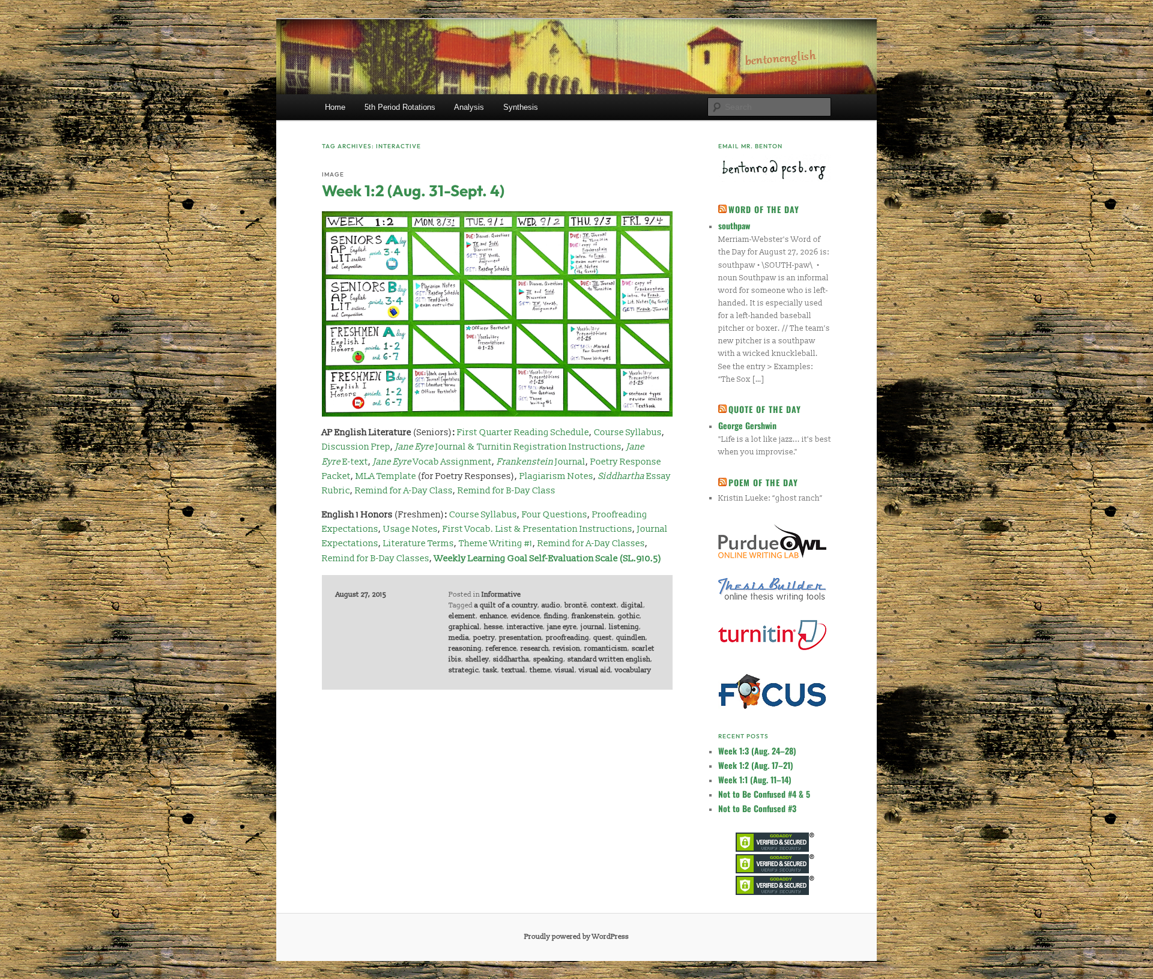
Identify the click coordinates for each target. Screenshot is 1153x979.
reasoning (465, 648)
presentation (520, 637)
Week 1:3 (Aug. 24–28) (757, 750)
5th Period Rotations (400, 107)
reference (501, 648)
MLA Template (386, 476)
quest (602, 637)
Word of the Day (763, 209)
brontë (575, 605)
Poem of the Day (763, 482)
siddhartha (511, 659)
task (490, 670)
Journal (541, 462)
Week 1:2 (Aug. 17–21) (755, 765)
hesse (493, 626)
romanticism (606, 648)
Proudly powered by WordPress (576, 936)
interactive (525, 626)
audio (551, 605)
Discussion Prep (356, 447)
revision (566, 648)
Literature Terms (418, 543)
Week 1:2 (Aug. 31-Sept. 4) (413, 190)
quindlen (631, 637)
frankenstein (593, 616)
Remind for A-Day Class (404, 490)
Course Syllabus (628, 432)
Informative (501, 594)
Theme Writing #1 (496, 543)
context (604, 605)
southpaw (734, 225)
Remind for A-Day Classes (591, 543)
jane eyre (561, 626)
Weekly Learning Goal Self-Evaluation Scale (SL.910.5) (548, 558)
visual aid (595, 670)
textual (513, 670)
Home (335, 107)
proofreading (567, 637)
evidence (525, 616)
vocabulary (633, 670)
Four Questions (554, 514)
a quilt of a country (505, 605)
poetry (484, 637)
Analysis (469, 107)
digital (632, 605)
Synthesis (520, 107)
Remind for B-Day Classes (375, 558)
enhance (493, 616)
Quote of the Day (764, 409)
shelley (477, 659)
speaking (548, 659)
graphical (464, 626)
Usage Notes (410, 529)
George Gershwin (747, 425)
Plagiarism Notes (556, 476)
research (535, 648)
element (462, 616)
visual (565, 670)
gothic (629, 616)
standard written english (608, 659)
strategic (464, 670)
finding (555, 616)
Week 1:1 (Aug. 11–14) (754, 779)
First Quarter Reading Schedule (523, 432)
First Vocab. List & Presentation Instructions (537, 529)
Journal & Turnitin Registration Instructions (508, 447)
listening (624, 626)
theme (540, 670)
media (459, 637)
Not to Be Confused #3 (757, 808)
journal (593, 626)
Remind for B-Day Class (506, 490)
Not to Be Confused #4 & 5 (764, 794)
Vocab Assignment (432, 462)
